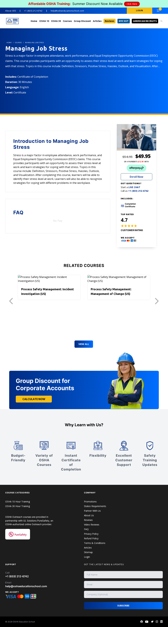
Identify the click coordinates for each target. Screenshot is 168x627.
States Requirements (95, 506)
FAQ (86, 529)
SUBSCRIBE (123, 605)
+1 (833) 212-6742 (33, 11)
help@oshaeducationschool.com (67, 11)
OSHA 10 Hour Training (17, 501)
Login (87, 556)
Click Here (132, 3)
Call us (134, 191)
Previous (12, 301)
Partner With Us (92, 510)
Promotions (90, 501)
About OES (10, 11)
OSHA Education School (24, 621)
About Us (89, 515)
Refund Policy (91, 538)
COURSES (18, 42)
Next (158, 301)
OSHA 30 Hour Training (17, 506)
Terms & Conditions (94, 543)
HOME (9, 42)
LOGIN (139, 10)
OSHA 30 (56, 21)
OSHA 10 (44, 21)
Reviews (109, 21)
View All (83, 344)
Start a (130, 187)
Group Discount (82, 21)
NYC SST (123, 21)
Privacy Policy (91, 533)
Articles (97, 21)
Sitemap (88, 552)
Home (34, 21)
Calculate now (33, 399)
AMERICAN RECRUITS (145, 21)
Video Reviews (91, 524)
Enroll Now (136, 177)
